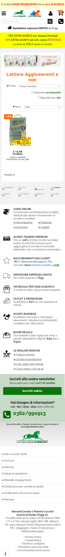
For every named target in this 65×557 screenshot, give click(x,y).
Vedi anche (47, 92)
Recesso (9, 499)
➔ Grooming (20, 227)
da (35, 28)
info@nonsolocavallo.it (47, 524)
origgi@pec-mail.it (26, 527)
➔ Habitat (43, 227)
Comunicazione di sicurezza (33, 550)
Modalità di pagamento (17, 480)
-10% (7, 39)
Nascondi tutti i (51, 97)
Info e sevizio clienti (15, 454)
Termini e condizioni (33, 543)
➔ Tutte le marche (23, 354)
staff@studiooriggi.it (32, 531)
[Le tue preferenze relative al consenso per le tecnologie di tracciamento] (6, 554)
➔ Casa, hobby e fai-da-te (28, 368)
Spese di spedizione (15, 473)
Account (9, 460)
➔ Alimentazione (22, 222)
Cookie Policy (33, 540)
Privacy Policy (33, 536)
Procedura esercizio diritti (33, 546)
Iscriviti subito (32, 390)
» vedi (55, 265)
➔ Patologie (45, 222)
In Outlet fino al (32, 4)
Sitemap (9, 467)
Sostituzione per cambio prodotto (24, 486)
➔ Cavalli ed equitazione (27, 359)
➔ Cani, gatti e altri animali (28, 364)
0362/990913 (17, 524)
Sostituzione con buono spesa (21, 493)
